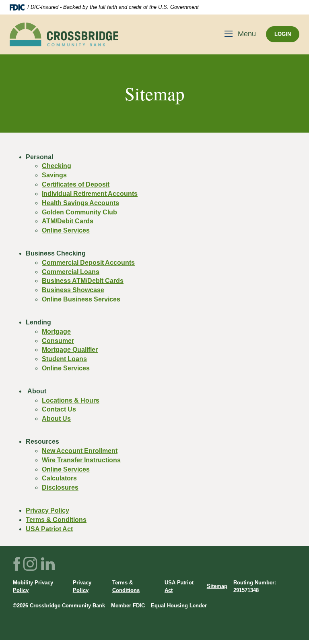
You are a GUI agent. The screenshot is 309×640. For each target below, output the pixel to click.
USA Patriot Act (49, 529)
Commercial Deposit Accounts (88, 262)
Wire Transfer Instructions (81, 460)
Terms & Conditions (56, 519)
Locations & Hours (70, 400)
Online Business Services (81, 299)
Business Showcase (73, 290)
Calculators (59, 478)
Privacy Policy (47, 510)
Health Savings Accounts (80, 202)
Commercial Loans (70, 271)
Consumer (58, 340)
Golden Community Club (79, 212)
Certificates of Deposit (75, 184)
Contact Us (59, 409)
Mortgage (56, 331)
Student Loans (64, 358)
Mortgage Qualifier (70, 349)
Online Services (66, 230)
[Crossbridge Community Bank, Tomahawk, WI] (64, 34)
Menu (247, 34)
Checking (56, 165)
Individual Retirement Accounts (90, 193)
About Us (56, 418)
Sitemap (217, 586)
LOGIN (282, 34)
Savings (54, 175)
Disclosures (60, 487)
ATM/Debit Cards (67, 221)
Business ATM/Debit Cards (83, 280)
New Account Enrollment (79, 450)
